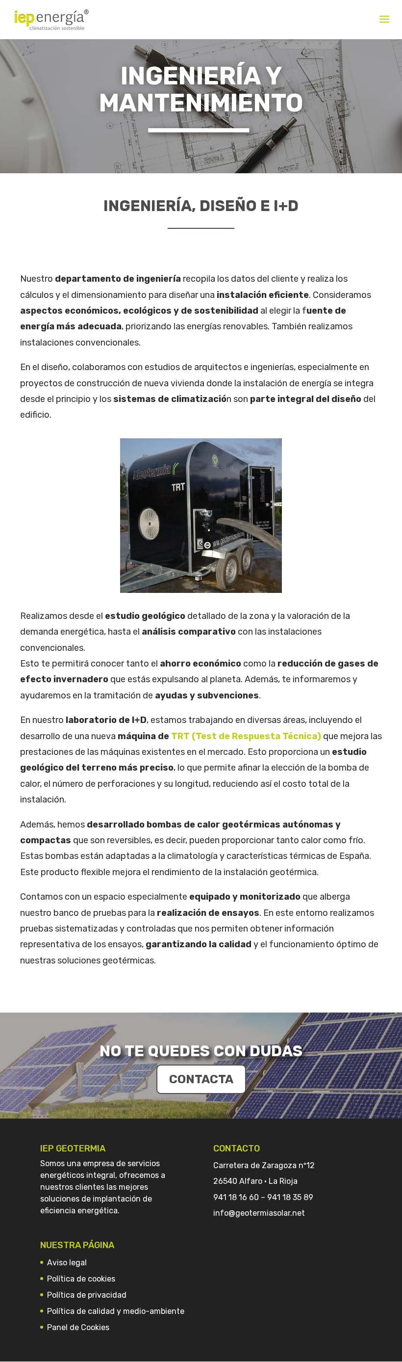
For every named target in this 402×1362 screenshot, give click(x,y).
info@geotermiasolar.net (259, 1213)
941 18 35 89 (290, 1197)
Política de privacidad (86, 1295)
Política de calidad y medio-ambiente (115, 1311)
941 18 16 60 (236, 1197)
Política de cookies (81, 1278)
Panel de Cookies (78, 1327)
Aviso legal (67, 1262)
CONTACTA (201, 1079)
